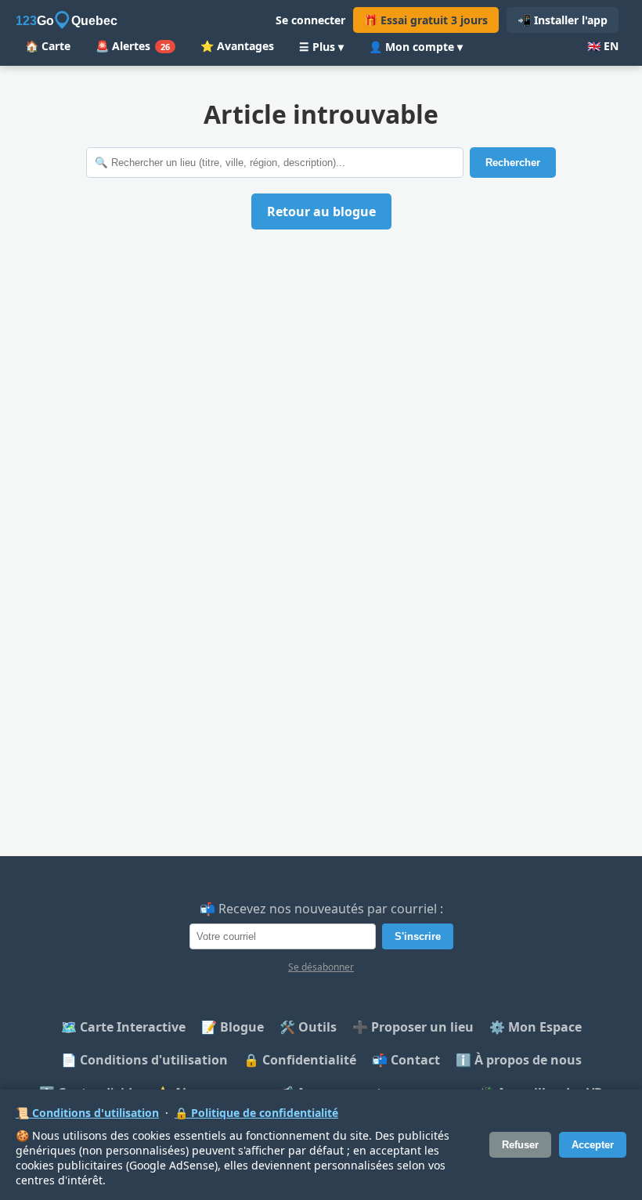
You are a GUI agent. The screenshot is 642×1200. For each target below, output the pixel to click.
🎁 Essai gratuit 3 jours (426, 20)
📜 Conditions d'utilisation (87, 1112)
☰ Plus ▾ (321, 46)
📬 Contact (406, 1059)
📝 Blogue (232, 1027)
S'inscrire (418, 936)
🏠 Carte (47, 45)
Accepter (593, 1145)
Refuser (520, 1145)
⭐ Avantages (237, 45)
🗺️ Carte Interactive (123, 1027)
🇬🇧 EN (603, 45)
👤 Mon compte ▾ (416, 46)
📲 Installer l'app (563, 20)
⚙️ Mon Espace (535, 1027)
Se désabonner (321, 967)
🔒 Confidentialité (299, 1059)
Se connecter (310, 20)
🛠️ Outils (308, 1027)
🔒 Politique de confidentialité (256, 1112)
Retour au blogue (321, 211)
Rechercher (512, 162)
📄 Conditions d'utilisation (144, 1059)
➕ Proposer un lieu (413, 1027)
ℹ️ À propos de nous (519, 1059)
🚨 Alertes (133, 45)
